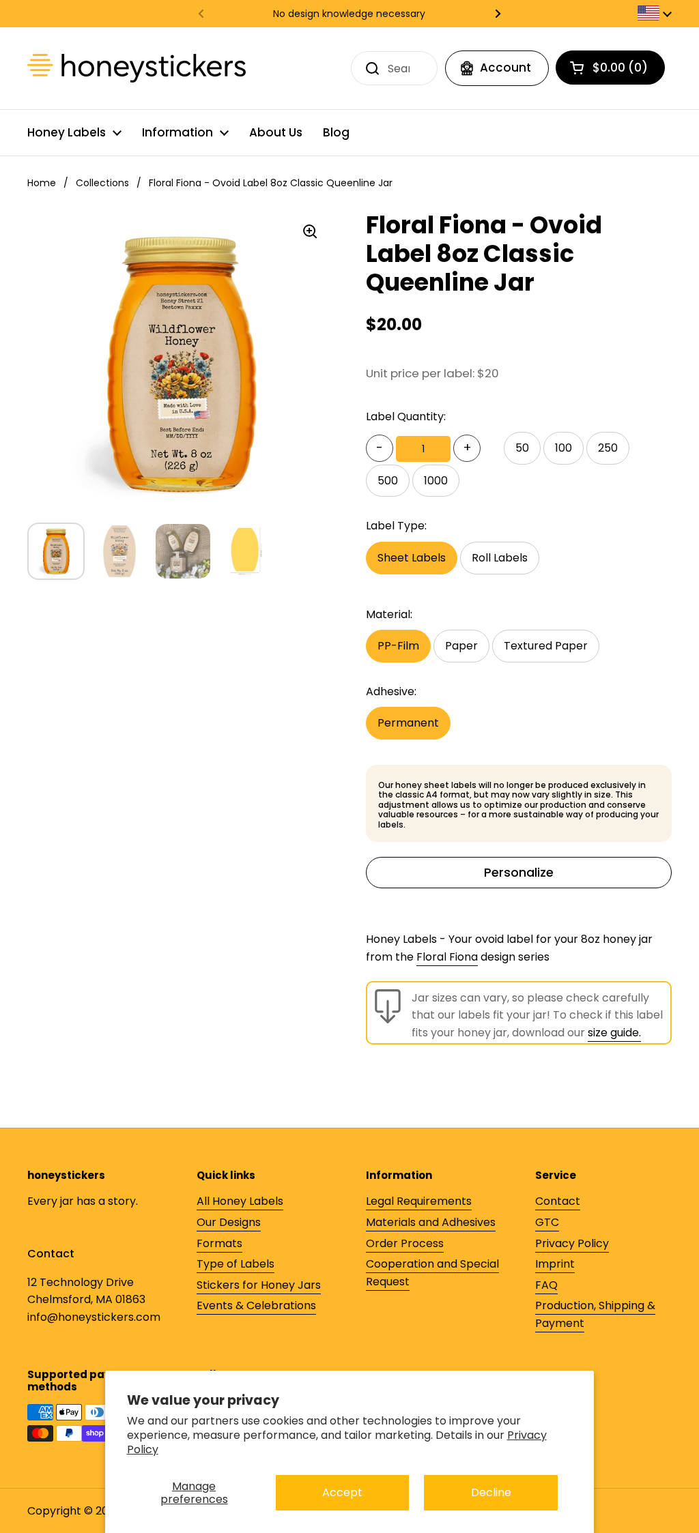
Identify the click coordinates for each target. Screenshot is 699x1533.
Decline (491, 1492)
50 (522, 448)
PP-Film (398, 646)
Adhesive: (391, 691)
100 (563, 448)
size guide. (614, 1032)
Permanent (408, 723)
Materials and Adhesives (431, 1222)
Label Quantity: (406, 416)
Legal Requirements (419, 1201)
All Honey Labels (240, 1201)
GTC (547, 1222)
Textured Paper (546, 646)
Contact (557, 1201)
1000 (436, 480)
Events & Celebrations (256, 1305)
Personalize (519, 872)
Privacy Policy (572, 1243)
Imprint (555, 1264)
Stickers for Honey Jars (259, 1285)
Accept (342, 1492)
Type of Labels (235, 1264)
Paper (461, 646)
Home (41, 183)
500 (387, 480)
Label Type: (396, 526)
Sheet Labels (411, 558)
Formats (219, 1243)
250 (608, 448)
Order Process (405, 1243)
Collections (102, 183)
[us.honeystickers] (136, 68)
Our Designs (229, 1222)
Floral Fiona (447, 957)
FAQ (546, 1285)
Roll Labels (500, 558)
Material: (389, 614)
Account (505, 67)
